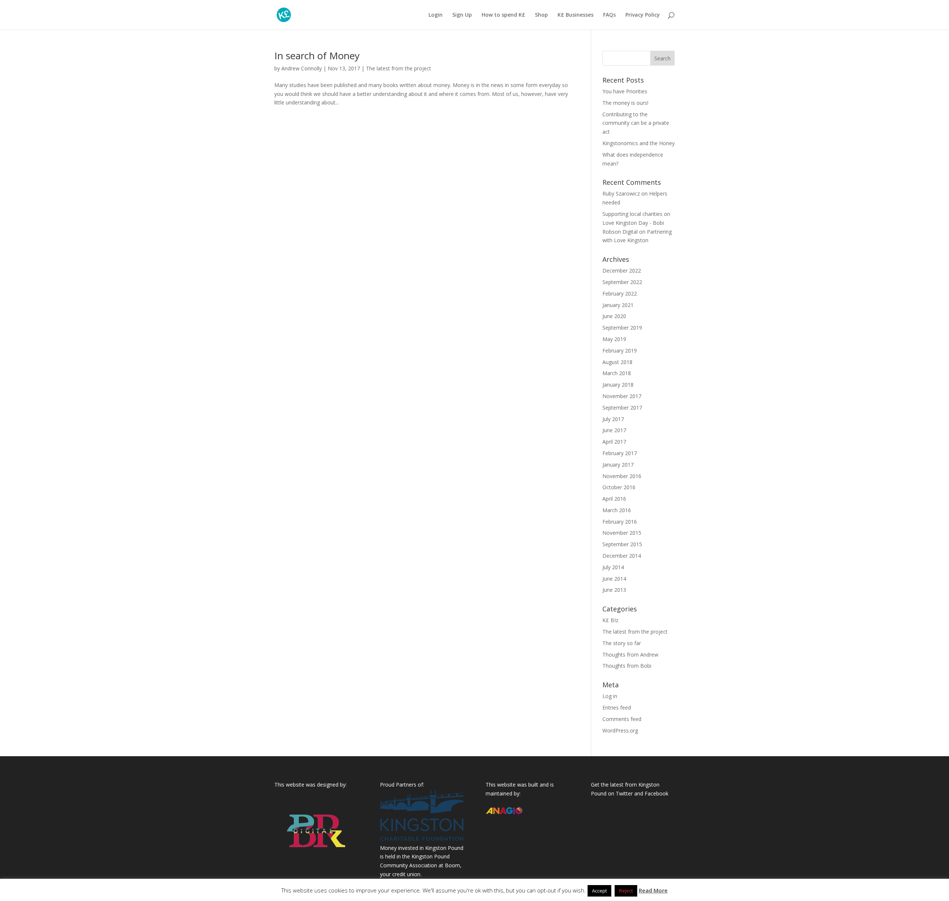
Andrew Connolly (301, 68)
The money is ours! (625, 102)
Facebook (656, 793)
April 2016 (614, 498)
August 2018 (617, 362)
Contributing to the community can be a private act (635, 123)
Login (436, 15)
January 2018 (618, 384)
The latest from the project (398, 68)
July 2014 (613, 567)
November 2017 (621, 396)
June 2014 (614, 578)
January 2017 (618, 464)
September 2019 (622, 327)
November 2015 (621, 532)
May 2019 (614, 339)
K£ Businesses (575, 15)
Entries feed (616, 707)
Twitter (624, 793)
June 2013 (614, 589)
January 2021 (618, 304)
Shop (541, 15)
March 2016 (616, 510)
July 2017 (613, 419)
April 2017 (614, 441)
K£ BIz (610, 620)
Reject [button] (626, 890)
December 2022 (621, 270)
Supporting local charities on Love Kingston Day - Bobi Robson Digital (636, 222)
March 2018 (616, 373)
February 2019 (619, 350)
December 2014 (621, 555)
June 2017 (614, 430)
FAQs (609, 15)
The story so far (621, 643)
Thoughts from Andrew (630, 654)
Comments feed (621, 719)
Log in (609, 696)
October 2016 (618, 487)
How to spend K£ (503, 15)
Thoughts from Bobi (626, 665)
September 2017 (622, 407)
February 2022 (619, 293)
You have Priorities (624, 91)
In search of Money (317, 55)
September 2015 (622, 544)
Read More (653, 890)
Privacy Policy (642, 15)
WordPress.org (620, 730)
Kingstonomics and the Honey (638, 143)
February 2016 (619, 521)
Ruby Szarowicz (621, 193)
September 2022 (622, 282)
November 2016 (621, 476)
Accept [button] (599, 890)
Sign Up (462, 15)
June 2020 (614, 316)
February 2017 (619, 453)
